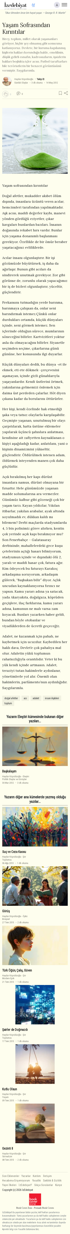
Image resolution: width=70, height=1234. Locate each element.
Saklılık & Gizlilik (52, 1180)
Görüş (6, 911)
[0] (5, 94)
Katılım (37, 1176)
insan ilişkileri (52, 698)
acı (25, 698)
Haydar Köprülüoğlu (23, 79)
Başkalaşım (9, 771)
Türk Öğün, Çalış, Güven (17, 970)
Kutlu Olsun (9, 1089)
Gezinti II (7, 1148)
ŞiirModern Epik (14, 977)
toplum (8, 703)
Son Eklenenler (10, 1176)
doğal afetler (11, 698)
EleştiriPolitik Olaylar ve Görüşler (15, 778)
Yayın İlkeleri (9, 1185)
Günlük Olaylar (21, 82)
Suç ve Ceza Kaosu (14, 852)
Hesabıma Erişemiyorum (16, 1180)
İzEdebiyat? (25, 1185)
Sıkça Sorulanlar (43, 1185)
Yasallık (36, 1180)
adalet (36, 698)
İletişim (47, 1176)
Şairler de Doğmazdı (15, 1030)
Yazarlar (26, 1176)
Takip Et (40, 79)
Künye (58, 1185)
